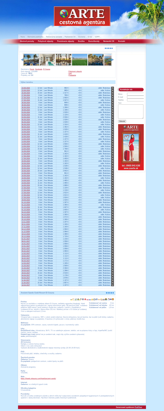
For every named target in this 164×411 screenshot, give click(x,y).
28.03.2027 (26, 270)
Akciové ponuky (27, 41)
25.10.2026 (26, 219)
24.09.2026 (26, 176)
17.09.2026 (26, 154)
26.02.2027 (26, 258)
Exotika (81, 41)
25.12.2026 (26, 236)
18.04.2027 (26, 285)
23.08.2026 (26, 88)
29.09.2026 (26, 200)
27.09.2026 (26, 188)
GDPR (97, 37)
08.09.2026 (26, 127)
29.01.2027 (26, 249)
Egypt (32, 69)
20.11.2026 (26, 224)
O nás (90, 37)
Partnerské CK (70, 37)
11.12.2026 (26, 232)
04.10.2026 (26, 212)
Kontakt (121, 41)
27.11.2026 (26, 227)
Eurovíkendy (93, 41)
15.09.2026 (26, 151)
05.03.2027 (26, 261)
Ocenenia (81, 37)
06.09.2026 (26, 120)
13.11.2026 (26, 222)
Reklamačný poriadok (54, 37)
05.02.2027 (26, 251)
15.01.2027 (26, 244)
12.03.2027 (26, 263)
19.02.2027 (26, 256)
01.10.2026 (26, 202)
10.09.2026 (26, 129)
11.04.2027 (26, 280)
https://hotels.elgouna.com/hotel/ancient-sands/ (38, 378)
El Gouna (46, 69)
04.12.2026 (26, 229)
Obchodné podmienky (35, 37)
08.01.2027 (26, 241)
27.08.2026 (26, 95)
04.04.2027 (26, 275)
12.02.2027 (26, 253)
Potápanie (72, 75)
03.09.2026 (26, 112)
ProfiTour (138, 407)
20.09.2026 (26, 161)
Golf (70, 73)
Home (22, 37)
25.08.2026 (26, 93)
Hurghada (38, 69)
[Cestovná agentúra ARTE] (82, 18)
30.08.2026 (26, 103)
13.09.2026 (26, 139)
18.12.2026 (26, 234)
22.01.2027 (26, 246)
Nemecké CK (108, 41)
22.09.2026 (26, 173)
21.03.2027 (26, 266)
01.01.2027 (26, 239)
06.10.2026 (26, 217)
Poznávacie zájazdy (65, 41)
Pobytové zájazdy (45, 41)
